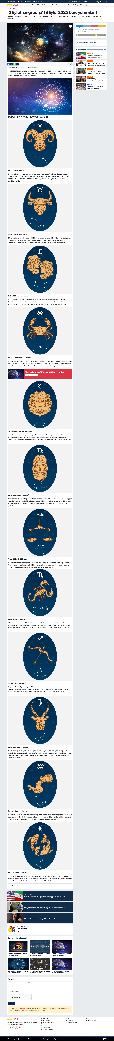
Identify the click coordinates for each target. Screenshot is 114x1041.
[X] (11, 1028)
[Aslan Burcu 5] (40, 404)
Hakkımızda (70, 1020)
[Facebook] (8, 1028)
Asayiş (77, 5)
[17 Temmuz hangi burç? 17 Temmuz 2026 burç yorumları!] (40, 946)
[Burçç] (40, 96)
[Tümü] (105, 49)
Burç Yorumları (12, 8)
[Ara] (103, 5)
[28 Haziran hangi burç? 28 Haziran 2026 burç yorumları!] (18, 964)
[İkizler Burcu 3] (40, 269)
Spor (87, 5)
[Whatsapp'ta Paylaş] (14, 64)
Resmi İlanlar (56, 5)
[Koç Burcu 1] (40, 144)
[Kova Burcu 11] (40, 784)
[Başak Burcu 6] (40, 468)
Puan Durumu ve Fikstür (49, 1025)
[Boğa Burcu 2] (40, 207)
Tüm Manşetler (46, 1027)
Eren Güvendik (12, 67)
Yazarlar (29, 1)
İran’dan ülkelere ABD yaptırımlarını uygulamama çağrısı (95, 57)
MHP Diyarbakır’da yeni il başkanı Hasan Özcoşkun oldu (96, 80)
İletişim (89, 1018)
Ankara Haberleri (37, 5)
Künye (69, 1018)
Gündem (64, 5)
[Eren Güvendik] (12, 929)
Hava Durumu (46, 1020)
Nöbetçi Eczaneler (47, 1018)
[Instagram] (16, 1028)
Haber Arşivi (46, 1031)
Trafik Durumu (46, 1024)
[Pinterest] (13, 1028)
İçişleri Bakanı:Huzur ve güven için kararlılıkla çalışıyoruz (96, 64)
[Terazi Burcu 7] (40, 532)
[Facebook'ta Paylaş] (8, 64)
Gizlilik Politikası (92, 1020)
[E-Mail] (18, 932)
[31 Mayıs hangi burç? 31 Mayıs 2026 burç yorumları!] (62, 964)
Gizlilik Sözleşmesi (72, 1022)
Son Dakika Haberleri (48, 1029)
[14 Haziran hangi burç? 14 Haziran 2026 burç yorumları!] (40, 964)
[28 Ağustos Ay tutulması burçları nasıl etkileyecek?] (18, 946)
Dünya (82, 5)
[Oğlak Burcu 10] (40, 720)
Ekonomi (71, 5)
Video (21, 1)
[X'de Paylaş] (11, 64)
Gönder (11, 1003)
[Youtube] (19, 1028)
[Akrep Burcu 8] (40, 592)
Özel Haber (47, 5)
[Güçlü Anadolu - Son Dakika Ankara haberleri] (12, 4)
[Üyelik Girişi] (106, 1)
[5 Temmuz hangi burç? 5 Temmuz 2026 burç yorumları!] (62, 946)
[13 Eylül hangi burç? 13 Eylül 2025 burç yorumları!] (40, 42)
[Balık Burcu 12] (40, 846)
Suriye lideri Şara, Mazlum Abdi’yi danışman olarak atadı (96, 72)
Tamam (105, 1038)
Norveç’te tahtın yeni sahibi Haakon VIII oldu (95, 87)
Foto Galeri (12, 1)
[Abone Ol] (71, 64)
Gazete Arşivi (38, 1)
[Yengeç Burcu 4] (40, 331)
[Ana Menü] (106, 5)
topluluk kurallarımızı (22, 1008)
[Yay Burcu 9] (40, 656)
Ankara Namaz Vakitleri (48, 1022)
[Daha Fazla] (17, 64)
